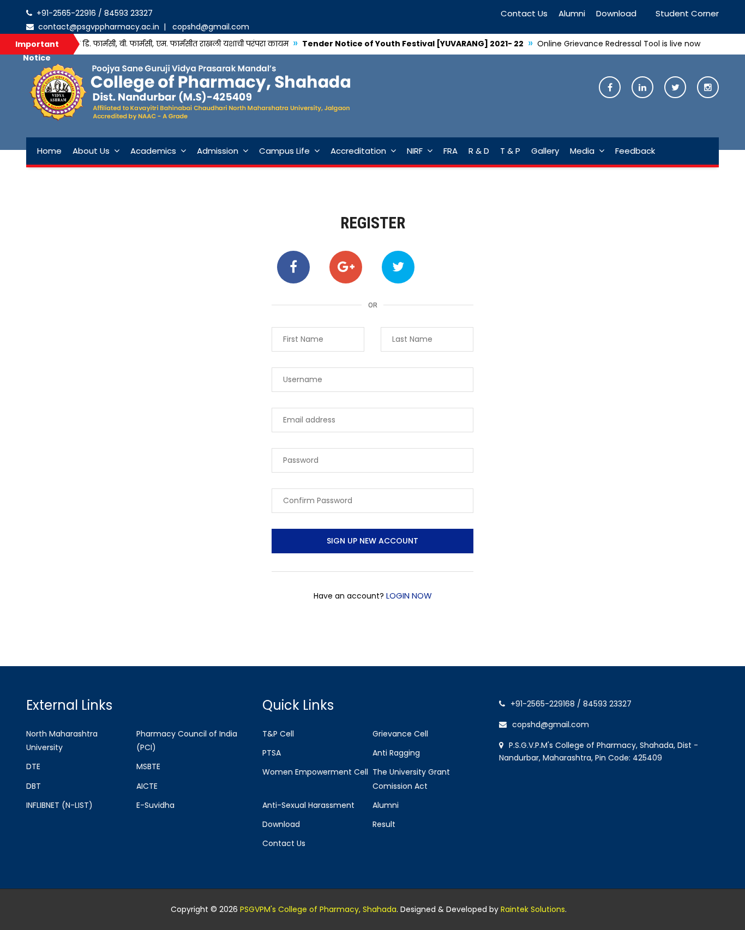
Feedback (635, 150)
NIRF (415, 150)
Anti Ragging (396, 752)
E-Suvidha (155, 805)
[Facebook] (610, 88)
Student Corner (687, 13)
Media (582, 150)
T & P (510, 150)
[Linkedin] (642, 88)
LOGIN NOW (408, 595)
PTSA (271, 752)
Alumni (571, 13)
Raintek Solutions (533, 909)
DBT (33, 786)
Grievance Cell (400, 733)
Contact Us (524, 13)
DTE (33, 766)
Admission (217, 150)
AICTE (147, 786)
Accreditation (358, 150)
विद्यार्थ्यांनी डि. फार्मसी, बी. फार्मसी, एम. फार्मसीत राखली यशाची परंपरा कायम (138, 43)
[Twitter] (675, 88)
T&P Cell (278, 733)
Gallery (545, 150)
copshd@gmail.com (208, 26)
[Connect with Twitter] (398, 267)
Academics (153, 150)
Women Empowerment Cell (315, 771)
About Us (91, 150)
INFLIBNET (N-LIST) (59, 805)
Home (49, 150)
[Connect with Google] (345, 267)
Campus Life (284, 150)
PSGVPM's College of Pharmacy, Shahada (318, 909)
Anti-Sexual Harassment (308, 805)
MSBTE (148, 766)
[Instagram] (708, 88)
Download (616, 13)
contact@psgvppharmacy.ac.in (97, 26)
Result (383, 824)
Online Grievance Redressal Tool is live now (589, 43)
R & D (478, 150)
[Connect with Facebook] (293, 267)
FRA (450, 150)
